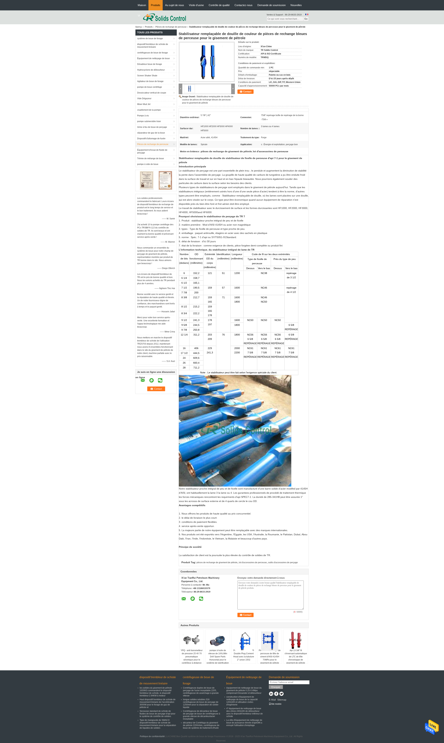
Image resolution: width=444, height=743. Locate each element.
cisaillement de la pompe (149, 110)
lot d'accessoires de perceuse (253, 562)
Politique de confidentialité (152, 736)
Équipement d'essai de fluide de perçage (152, 151)
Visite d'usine (196, 5)
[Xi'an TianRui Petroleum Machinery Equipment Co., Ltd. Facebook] (276, 694)
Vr (139, 15)
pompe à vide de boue (147, 164)
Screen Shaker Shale (147, 75)
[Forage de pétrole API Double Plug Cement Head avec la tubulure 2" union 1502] (244, 641)
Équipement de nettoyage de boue (153, 58)
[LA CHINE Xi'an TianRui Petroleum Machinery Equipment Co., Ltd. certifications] (146, 180)
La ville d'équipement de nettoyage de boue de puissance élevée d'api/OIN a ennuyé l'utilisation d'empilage (244, 723)
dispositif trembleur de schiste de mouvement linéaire (152, 45)
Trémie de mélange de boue (150, 158)
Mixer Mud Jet (143, 104)
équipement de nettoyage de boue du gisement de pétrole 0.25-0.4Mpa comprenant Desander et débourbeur (244, 690)
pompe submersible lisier (149, 121)
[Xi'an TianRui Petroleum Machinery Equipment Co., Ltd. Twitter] (281, 694)
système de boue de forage (150, 38)
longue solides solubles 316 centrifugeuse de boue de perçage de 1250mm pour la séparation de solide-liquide (201, 703)
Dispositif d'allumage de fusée (151, 138)
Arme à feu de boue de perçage (152, 127)
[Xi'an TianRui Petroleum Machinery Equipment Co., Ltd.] (165, 17)
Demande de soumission (271, 5)
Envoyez (275, 687)
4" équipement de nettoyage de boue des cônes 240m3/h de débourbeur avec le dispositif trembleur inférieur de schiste (244, 712)
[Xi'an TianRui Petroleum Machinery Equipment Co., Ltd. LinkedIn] (271, 694)
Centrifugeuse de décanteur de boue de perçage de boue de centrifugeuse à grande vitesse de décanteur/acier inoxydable (201, 715)
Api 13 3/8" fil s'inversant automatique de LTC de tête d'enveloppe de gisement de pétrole (296, 656)
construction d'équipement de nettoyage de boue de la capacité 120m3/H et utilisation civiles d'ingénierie (242, 701)
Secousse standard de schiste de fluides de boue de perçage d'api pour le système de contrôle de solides (157, 714)
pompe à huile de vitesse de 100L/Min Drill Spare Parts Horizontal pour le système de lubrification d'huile (218, 658)
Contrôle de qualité (219, 5)
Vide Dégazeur (144, 98)
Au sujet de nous (174, 5)
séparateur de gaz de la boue (151, 133)
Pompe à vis (143, 115)
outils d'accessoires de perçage (283, 562)
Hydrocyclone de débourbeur (151, 70)
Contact (247, 91)
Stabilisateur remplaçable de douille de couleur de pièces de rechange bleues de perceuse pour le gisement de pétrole (207, 99)
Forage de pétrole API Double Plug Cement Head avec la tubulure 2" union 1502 (243, 655)
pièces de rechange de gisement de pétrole (217, 562)
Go (306, 19)
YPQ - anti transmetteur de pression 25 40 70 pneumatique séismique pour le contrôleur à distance (192, 656)
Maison (142, 5)
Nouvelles (296, 5)
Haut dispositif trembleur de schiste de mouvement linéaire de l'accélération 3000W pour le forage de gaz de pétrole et (158, 703)
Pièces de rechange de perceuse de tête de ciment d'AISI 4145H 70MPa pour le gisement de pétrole (270, 656)
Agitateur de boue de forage (150, 81)
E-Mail (272, 699)
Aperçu (138, 27)
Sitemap (281, 699)
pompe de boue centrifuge (149, 87)
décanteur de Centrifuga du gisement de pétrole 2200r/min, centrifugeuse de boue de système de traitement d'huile (201, 725)
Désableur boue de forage (149, 64)
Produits (155, 5)
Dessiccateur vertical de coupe (151, 93)
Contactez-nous (243, 5)
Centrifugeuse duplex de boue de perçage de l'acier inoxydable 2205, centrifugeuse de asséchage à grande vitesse (201, 692)
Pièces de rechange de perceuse (171, 27)
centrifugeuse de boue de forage (152, 52)
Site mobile (276, 704)
